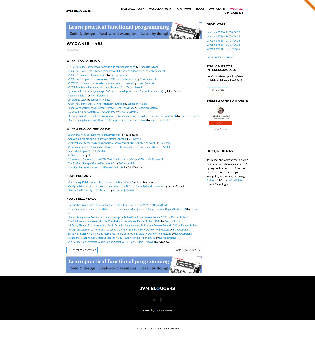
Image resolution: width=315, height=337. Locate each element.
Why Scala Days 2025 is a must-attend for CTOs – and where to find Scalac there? (114, 147)
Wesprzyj (237, 8)
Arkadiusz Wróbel (149, 66)
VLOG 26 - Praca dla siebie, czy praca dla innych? (95, 87)
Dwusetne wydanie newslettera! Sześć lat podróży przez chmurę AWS (107, 120)
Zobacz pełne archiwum (220, 57)
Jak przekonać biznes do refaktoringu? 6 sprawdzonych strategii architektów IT (112, 142)
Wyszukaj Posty (160, 8)
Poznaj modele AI (77, 95)
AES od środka (76, 155)
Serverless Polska (129, 111)
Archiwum (184, 8)
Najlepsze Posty (132, 8)
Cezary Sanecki (157, 70)
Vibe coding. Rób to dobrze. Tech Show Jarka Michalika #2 (100, 182)
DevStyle (135, 138)
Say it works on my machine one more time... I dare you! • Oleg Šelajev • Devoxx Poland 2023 (119, 233)
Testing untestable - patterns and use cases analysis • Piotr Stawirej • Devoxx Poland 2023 (118, 229)
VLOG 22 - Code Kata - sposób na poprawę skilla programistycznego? (106, 70)
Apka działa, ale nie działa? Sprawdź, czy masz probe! (97, 138)
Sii (89, 155)
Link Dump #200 (77, 99)
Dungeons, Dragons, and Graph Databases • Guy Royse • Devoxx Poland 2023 (112, 237)
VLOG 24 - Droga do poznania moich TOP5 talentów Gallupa (102, 79)
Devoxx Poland (179, 217)
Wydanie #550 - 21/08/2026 (223, 32)
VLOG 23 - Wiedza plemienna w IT (87, 75)
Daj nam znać (217, 90)
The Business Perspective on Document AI (91, 163)
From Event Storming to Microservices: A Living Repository (101, 107)
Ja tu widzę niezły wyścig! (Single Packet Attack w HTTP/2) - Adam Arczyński (111, 241)
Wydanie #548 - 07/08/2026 (223, 40)
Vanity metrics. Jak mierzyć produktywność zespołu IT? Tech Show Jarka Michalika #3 (116, 186)
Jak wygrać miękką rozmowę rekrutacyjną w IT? (95, 134)
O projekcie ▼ (234, 13)
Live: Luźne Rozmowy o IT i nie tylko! (88, 190)
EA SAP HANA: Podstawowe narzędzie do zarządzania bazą (101, 66)
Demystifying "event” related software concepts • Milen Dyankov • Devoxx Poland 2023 (117, 217)
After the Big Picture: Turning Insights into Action (96, 103)
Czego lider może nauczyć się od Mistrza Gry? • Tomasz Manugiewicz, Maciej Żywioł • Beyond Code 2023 (127, 209)
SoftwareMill (156, 159)
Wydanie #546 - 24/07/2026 (223, 48)
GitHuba (211, 180)
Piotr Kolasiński (100, 95)
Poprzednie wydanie (84, 250)
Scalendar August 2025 (81, 151)
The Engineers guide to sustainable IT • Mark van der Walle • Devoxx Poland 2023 (114, 221)
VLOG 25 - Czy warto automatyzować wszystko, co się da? (100, 83)
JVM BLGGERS (78, 10)
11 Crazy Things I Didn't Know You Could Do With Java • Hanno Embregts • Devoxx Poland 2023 (122, 225)
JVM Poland (217, 8)
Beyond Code (160, 204)
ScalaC (167, 147)
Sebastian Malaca (100, 99)
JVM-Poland (236, 180)
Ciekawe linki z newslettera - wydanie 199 (91, 111)
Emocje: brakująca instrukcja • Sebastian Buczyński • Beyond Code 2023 (108, 204)
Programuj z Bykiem (124, 190)
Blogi (200, 8)
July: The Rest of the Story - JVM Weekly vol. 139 (96, 167)
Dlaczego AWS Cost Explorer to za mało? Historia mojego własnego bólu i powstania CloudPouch (122, 116)
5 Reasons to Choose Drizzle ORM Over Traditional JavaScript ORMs (107, 159)
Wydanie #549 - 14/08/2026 (223, 36)
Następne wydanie (185, 250)
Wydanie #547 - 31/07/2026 (223, 44)
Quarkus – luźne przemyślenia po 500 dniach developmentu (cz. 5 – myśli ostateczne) (115, 91)
